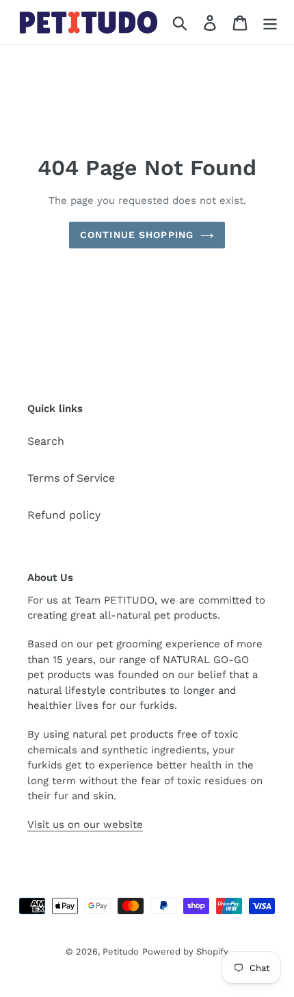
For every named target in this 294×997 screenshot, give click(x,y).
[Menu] (270, 22)
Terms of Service (71, 477)
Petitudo (121, 951)
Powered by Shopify (185, 951)
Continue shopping (136, 234)
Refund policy (64, 514)
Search (45, 441)
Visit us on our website (85, 824)
